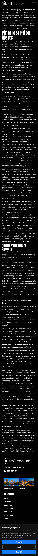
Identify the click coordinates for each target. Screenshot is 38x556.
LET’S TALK (8, 515)
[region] (19, 540)
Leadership (8, 508)
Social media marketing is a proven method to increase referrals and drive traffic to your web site (18, 344)
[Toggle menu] (34, 3)
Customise (19, 547)
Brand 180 (8, 505)
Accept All (19, 542)
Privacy (7, 518)
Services (7, 502)
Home (6, 499)
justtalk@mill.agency (14, 467)
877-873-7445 (13, 471)
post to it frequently (25, 144)
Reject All (19, 552)
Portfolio (8, 512)
